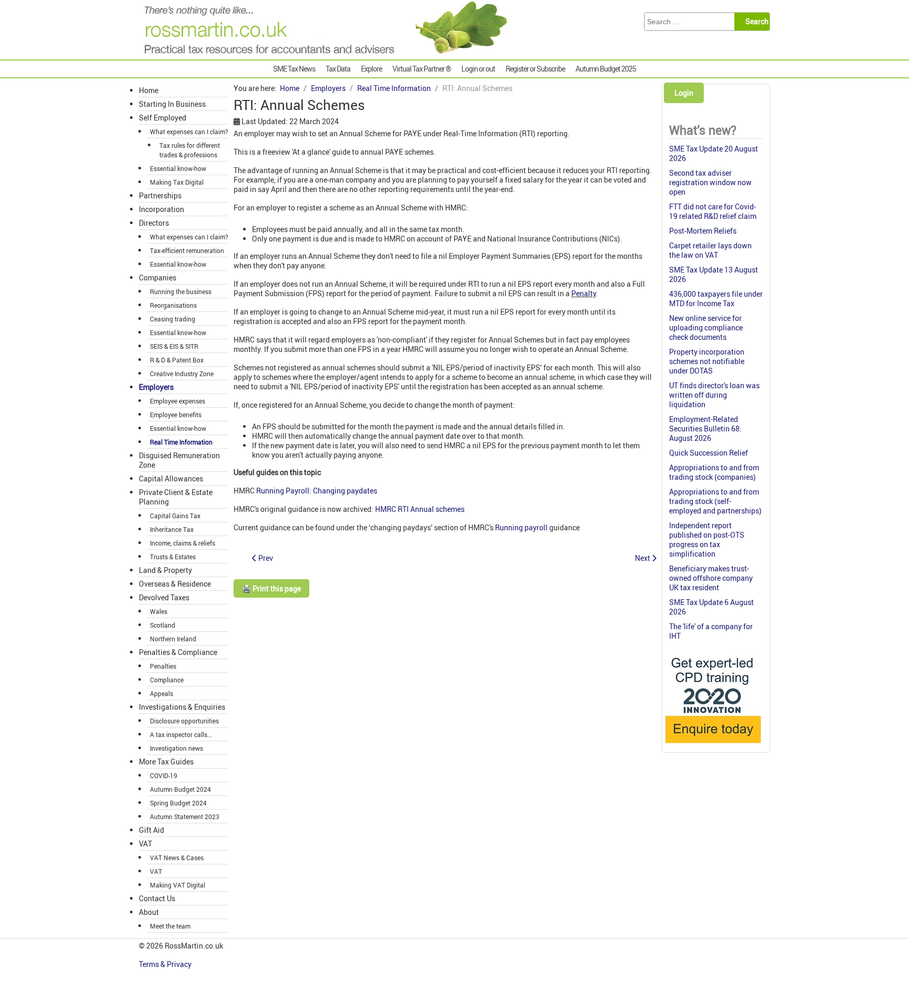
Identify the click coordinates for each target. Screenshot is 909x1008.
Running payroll (521, 527)
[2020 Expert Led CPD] (712, 746)
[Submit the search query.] (755, 22)
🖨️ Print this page (271, 588)
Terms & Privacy (166, 964)
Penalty (583, 293)
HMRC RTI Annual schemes (419, 509)
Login (683, 93)
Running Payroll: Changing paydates (316, 491)
